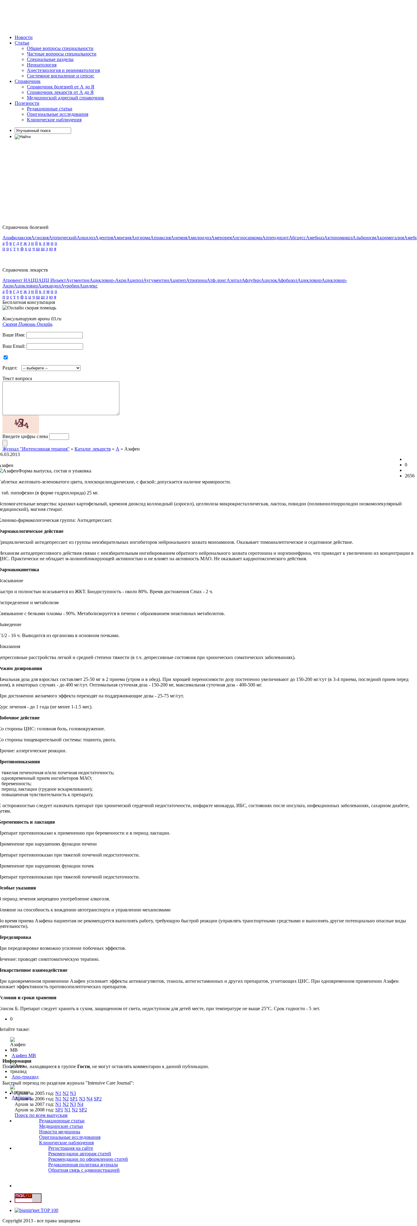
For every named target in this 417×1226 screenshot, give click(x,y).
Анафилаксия (16, 237)
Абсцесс (297, 237)
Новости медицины (59, 1131)
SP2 (98, 1098)
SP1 (74, 1098)
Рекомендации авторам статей (79, 1153)
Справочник (28, 81)
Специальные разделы (50, 59)
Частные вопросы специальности (61, 53)
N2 (66, 1093)
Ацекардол (49, 285)
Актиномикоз (338, 237)
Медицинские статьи (61, 1126)
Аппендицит (275, 237)
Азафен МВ (24, 1055)
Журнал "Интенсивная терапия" (36, 448)
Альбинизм (364, 237)
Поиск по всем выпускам (41, 1115)
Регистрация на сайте (70, 1148)
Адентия (104, 237)
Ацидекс (88, 285)
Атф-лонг (217, 280)
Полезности (27, 103)
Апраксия (160, 237)
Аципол (134, 280)
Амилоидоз (199, 237)
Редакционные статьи (49, 108)
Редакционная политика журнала (83, 1164)
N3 (73, 1093)
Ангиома (140, 237)
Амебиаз (315, 237)
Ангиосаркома (247, 237)
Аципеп (177, 280)
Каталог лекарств (92, 448)
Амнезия (122, 237)
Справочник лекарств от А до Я (60, 92)
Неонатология (41, 64)
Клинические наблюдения (54, 119)
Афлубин (251, 280)
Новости (24, 37)
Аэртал (234, 280)
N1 (58, 1093)
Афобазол (287, 280)
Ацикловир (309, 280)
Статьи (22, 42)
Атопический (63, 237)
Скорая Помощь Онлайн (27, 324)
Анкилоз (86, 237)
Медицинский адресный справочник (65, 97)
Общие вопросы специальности (60, 48)
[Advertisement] (113, 16)
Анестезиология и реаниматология (63, 70)
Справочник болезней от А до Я (60, 86)
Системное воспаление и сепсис (60, 75)
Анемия (179, 237)
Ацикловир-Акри (107, 280)
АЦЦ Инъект (52, 280)
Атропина (196, 280)
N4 (89, 1098)
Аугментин (77, 280)
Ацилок (269, 280)
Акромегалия (390, 237)
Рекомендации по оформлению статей (88, 1159)
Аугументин (156, 280)
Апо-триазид (25, 1076)
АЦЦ (32, 280)
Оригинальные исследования (57, 114)
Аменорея (221, 237)
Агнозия (40, 237)
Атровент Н (14, 280)
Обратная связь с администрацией (84, 1170)
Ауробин (70, 285)
